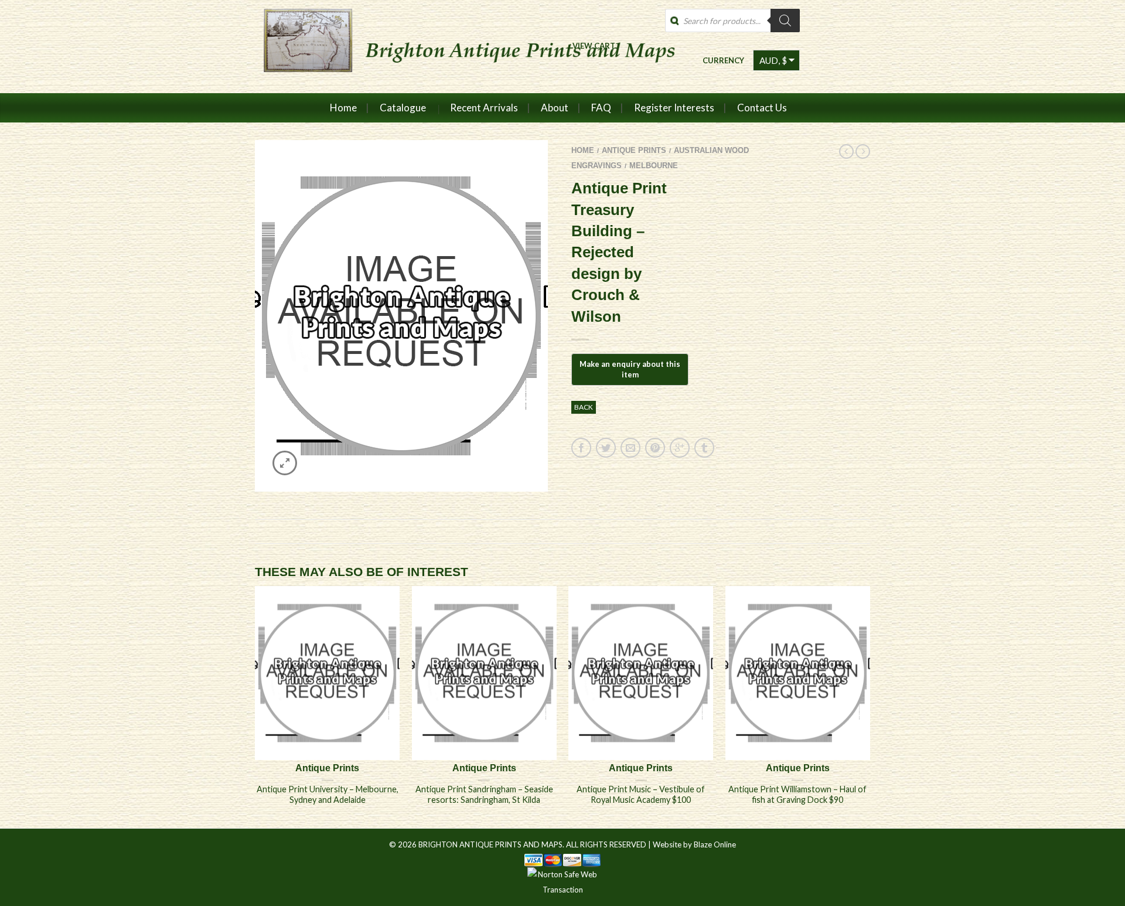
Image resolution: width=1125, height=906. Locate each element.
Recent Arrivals (484, 107)
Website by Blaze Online (694, 844)
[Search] (785, 20)
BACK (583, 407)
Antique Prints (634, 150)
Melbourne (653, 165)
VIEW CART (593, 45)
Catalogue (403, 107)
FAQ (601, 107)
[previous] (255, 706)
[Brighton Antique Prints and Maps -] (464, 46)
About (554, 107)
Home (343, 107)
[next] (870, 706)
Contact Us (762, 107)
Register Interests (674, 107)
